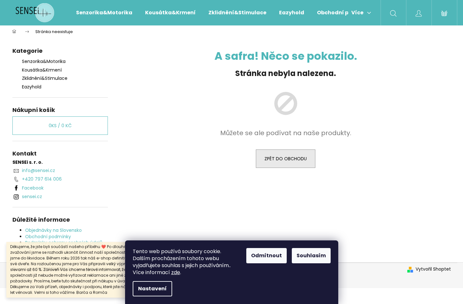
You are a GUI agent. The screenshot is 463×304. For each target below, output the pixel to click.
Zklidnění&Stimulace (44, 78)
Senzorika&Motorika (44, 61)
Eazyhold (31, 87)
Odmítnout (266, 255)
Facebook (33, 188)
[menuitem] (104, 12)
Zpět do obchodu (285, 158)
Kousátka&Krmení (42, 70)
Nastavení (152, 288)
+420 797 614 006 (42, 179)
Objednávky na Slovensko (53, 230)
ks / (60, 125)
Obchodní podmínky (48, 236)
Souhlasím (311, 255)
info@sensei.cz (38, 170)
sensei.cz (32, 196)
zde (175, 272)
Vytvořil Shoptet (433, 269)
